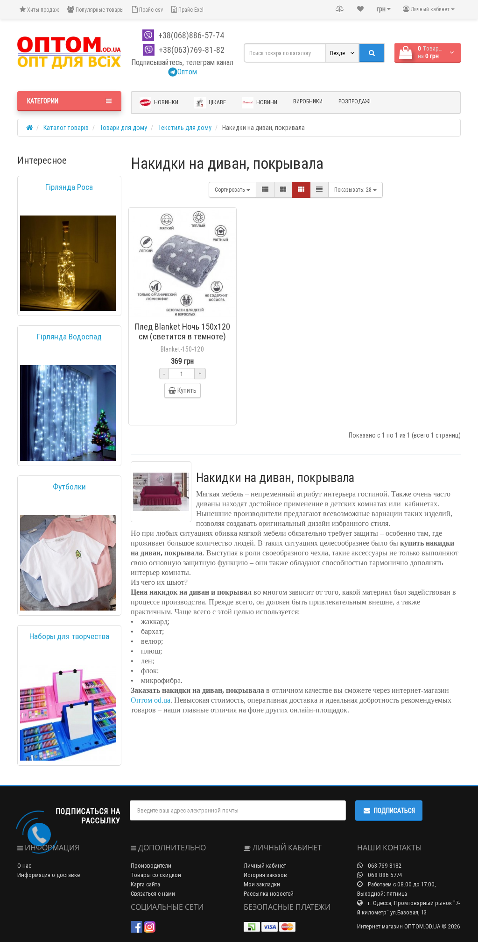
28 (353, 189)
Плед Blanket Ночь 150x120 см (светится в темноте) (182, 331)
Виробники (308, 101)
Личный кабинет (265, 866)
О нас (24, 866)
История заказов (265, 875)
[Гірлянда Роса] (68, 263)
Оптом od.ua (150, 700)
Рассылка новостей (269, 894)
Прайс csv (150, 9)
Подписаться (394, 810)
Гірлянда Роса (69, 187)
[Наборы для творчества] (68, 713)
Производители (151, 866)
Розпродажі (354, 101)
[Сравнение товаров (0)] (340, 9)
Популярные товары (99, 9)
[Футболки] (68, 563)
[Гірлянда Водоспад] (68, 413)
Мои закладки (262, 884)
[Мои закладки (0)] (360, 9)
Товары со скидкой (156, 875)
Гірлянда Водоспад (69, 336)
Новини (266, 102)
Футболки (69, 487)
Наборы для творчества (69, 636)
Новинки (165, 102)
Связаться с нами (153, 894)
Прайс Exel (190, 9)
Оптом (187, 71)
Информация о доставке (48, 875)
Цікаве (216, 102)
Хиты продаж (42, 9)
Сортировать (230, 189)
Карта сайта (145, 884)
